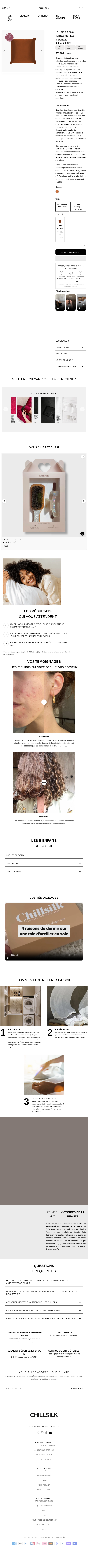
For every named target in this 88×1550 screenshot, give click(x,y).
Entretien (44, 1480)
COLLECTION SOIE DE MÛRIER (44, 1445)
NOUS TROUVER (44, 1485)
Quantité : (59, 214)
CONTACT (44, 1529)
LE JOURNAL (60, 17)
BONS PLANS (76, 17)
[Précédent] (5, 409)
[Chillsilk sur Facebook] (38, 1433)
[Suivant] (82, 409)
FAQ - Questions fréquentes (44, 1506)
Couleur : (59, 187)
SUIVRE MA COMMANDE (44, 1501)
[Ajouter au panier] (82, 534)
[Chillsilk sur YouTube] (50, 1433)
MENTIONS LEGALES (44, 1525)
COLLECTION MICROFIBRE (44, 1450)
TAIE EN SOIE (9, 18)
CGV (44, 1510)
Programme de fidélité (44, 1475)
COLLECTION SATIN (44, 1459)
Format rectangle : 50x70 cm (78, 206)
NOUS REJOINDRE (44, 1490)
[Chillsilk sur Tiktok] (46, 1433)
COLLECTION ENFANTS (44, 1455)
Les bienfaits (44, 1471)
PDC (44, 1515)
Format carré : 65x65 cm (62, 205)
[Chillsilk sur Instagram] (42, 1433)
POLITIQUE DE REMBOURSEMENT (44, 1520)
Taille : (58, 199)
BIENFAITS (25, 16)
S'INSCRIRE (77, 1388)
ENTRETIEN (43, 16)
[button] (70, 258)
